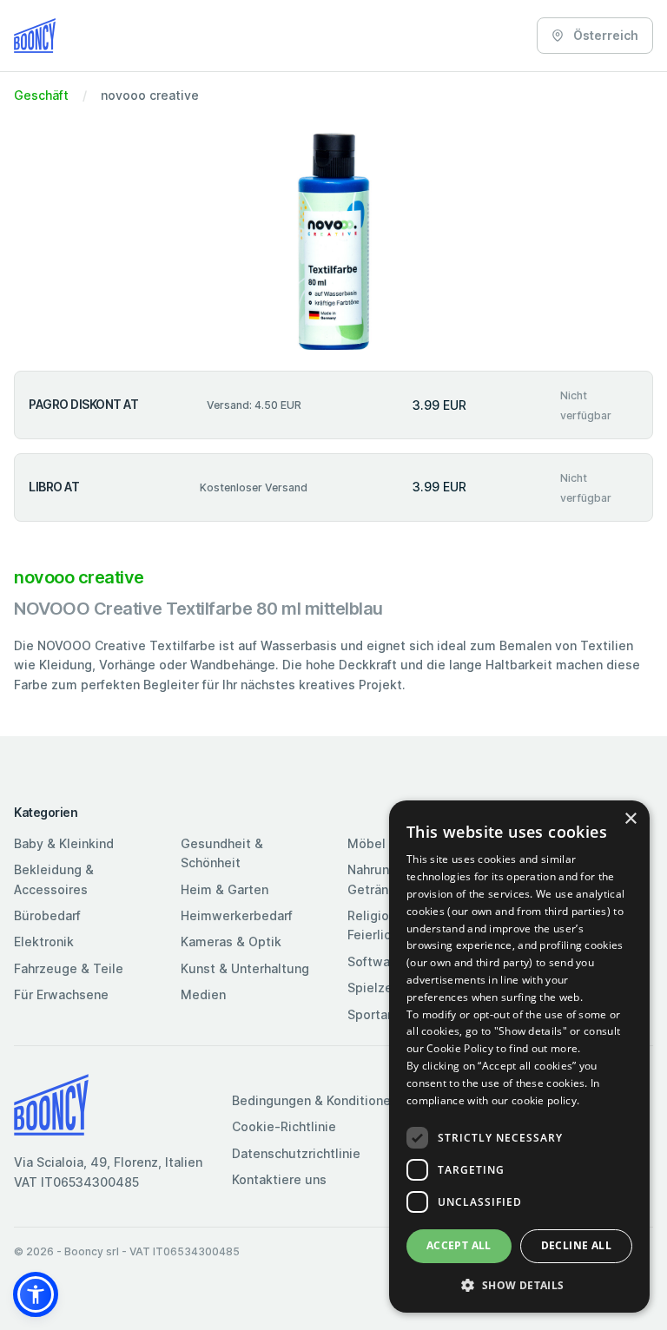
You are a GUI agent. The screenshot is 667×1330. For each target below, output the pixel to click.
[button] (35, 1294)
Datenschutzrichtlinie (296, 1153)
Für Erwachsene (61, 994)
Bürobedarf (47, 915)
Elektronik (44, 941)
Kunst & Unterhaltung (245, 968)
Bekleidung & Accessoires (54, 879)
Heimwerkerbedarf (237, 915)
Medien (203, 994)
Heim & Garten (224, 889)
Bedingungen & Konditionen (315, 1100)
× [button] (630, 819)
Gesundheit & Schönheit (222, 853)
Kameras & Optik (231, 941)
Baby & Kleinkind (64, 843)
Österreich (604, 35)
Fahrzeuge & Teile (68, 968)
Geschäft (41, 95)
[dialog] (519, 1056)
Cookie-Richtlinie (284, 1126)
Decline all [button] (576, 1245)
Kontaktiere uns (279, 1179)
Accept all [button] (459, 1245)
